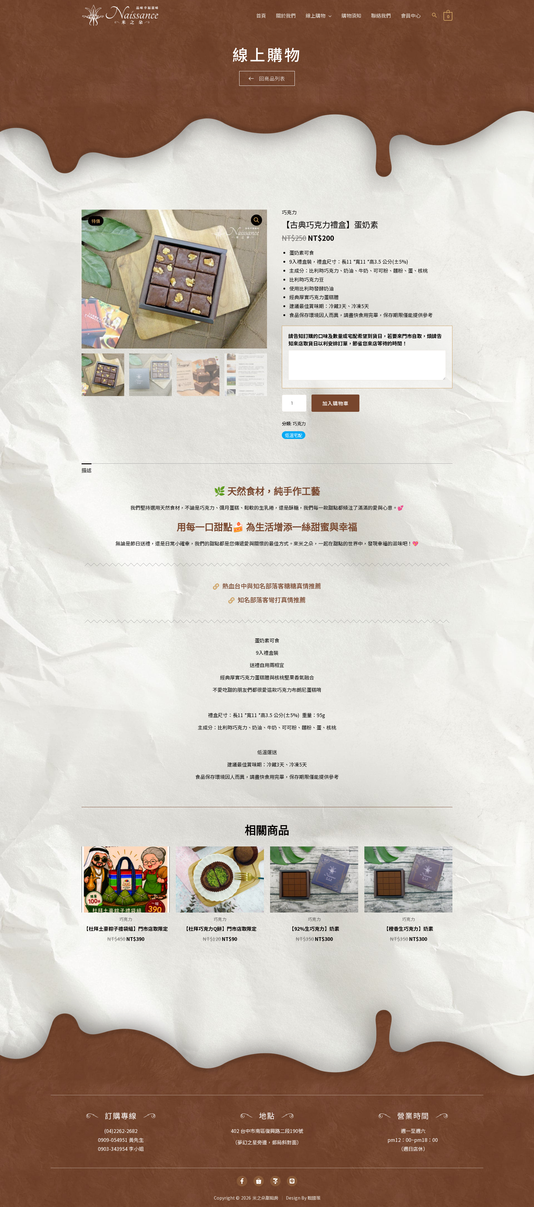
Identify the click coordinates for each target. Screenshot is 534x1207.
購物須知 (351, 15)
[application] (328, 15)
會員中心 (411, 15)
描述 (86, 470)
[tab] (86, 470)
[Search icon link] (434, 15)
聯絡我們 (381, 15)
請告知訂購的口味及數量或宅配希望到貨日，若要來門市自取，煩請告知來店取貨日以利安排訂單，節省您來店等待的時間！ (365, 339)
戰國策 (313, 1198)
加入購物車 (335, 403)
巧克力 (289, 212)
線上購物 (315, 15)
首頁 (261, 15)
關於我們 (286, 15)
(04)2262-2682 (121, 1130)
